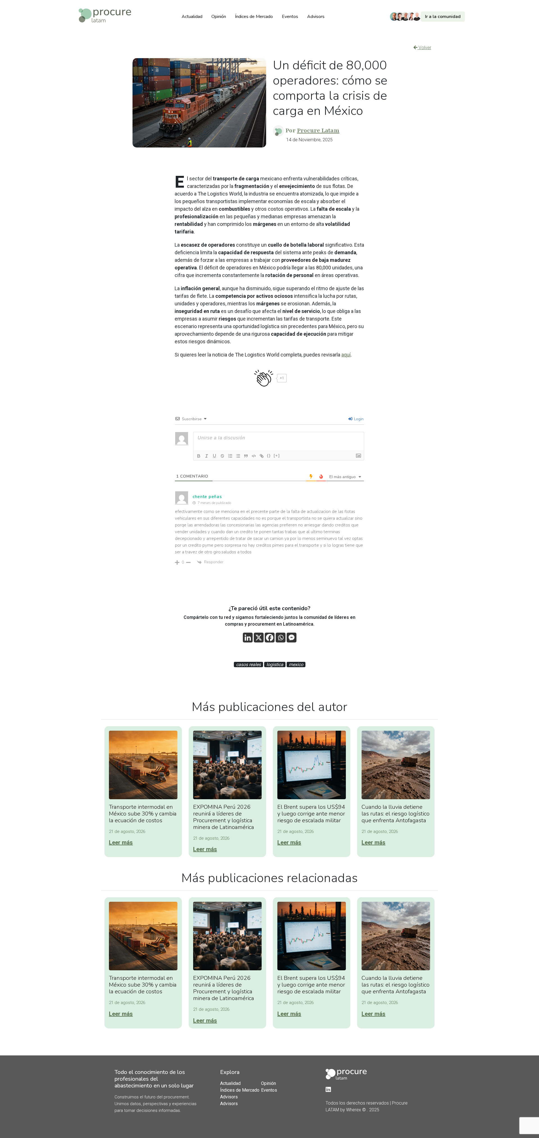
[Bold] (199, 456)
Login (358, 419)
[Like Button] (263, 378)
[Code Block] (254, 456)
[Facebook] (270, 637)
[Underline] (214, 456)
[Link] (262, 456)
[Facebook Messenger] (291, 637)
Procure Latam (318, 130)
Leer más (121, 842)
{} (269, 455)
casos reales (248, 664)
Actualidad (192, 16)
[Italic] (207, 456)
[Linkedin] (248, 637)
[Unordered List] (238, 456)
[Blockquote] (246, 456)
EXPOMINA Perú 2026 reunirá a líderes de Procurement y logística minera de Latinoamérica (223, 817)
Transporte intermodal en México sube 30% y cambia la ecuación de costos (143, 813)
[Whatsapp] (281, 637)
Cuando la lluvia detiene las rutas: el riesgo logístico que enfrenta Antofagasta (396, 813)
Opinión (218, 16)
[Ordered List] (230, 456)
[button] (429, 17)
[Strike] (222, 456)
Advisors (316, 16)
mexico (296, 664)
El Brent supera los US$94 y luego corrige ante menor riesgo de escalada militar (311, 813)
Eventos (290, 16)
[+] (277, 455)
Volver (424, 47)
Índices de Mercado (254, 16)
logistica (274, 664)
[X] (259, 637)
